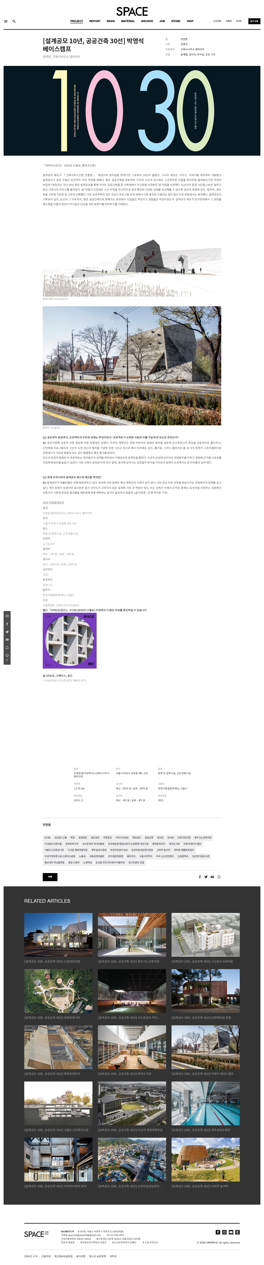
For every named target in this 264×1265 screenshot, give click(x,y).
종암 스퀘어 (74, 862)
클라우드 (131, 856)
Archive (147, 21)
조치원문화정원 (115, 856)
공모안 (160, 837)
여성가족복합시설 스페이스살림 (60, 856)
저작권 (113, 1256)
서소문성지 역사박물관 (93, 844)
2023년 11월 (60, 837)
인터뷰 (170, 837)
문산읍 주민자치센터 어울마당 (110, 862)
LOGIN (217, 21)
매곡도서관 (174, 844)
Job (162, 21)
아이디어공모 (122, 837)
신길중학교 (183, 856)
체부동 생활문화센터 (184, 850)
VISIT (190, 21)
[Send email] (212, 877)
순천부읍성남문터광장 (142, 850)
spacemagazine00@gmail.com (84, 1235)
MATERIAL (128, 21)
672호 (47, 837)
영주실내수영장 (98, 850)
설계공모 (82, 837)
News (111, 21)
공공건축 (149, 837)
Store (175, 21)
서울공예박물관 (96, 856)
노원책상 (87, 862)
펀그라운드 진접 (136, 862)
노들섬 (82, 856)
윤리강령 (80, 1256)
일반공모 (95, 837)
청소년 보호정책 (97, 1256)
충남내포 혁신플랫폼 (54, 862)
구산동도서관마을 (53, 844)
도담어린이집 (184, 837)
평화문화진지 (158, 844)
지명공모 (107, 837)
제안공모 (136, 837)
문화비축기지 (72, 844)
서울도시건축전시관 (54, 850)
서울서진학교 (145, 856)
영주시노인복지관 (203, 837)
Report (94, 21)
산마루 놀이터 (163, 850)
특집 (72, 837)
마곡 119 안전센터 (165, 856)
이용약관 (46, 1256)
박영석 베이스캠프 (192, 844)
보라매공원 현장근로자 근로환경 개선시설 (128, 844)
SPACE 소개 (30, 1256)
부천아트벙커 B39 (119, 850)
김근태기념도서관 (200, 856)
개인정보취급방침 (63, 1256)
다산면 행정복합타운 (78, 850)
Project (76, 21)
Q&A (229, 21)
